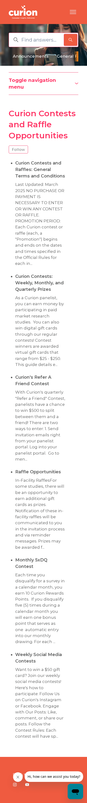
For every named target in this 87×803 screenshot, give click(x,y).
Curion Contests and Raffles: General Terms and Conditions (40, 169)
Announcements (31, 56)
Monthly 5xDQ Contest (31, 563)
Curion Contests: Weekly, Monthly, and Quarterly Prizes (39, 283)
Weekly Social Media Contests (38, 658)
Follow (18, 149)
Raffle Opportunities (38, 471)
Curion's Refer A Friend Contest (33, 380)
